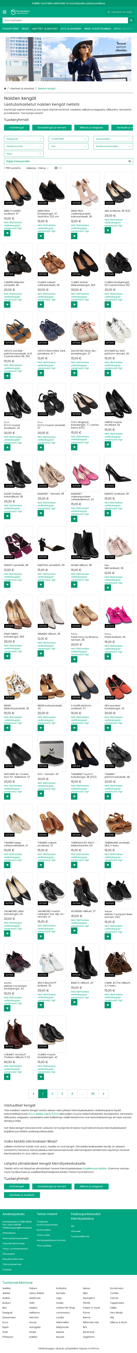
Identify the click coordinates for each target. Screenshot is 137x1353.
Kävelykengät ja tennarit (52, 127)
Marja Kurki (62, 1327)
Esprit (47, 1114)
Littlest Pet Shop (65, 1307)
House (33, 1322)
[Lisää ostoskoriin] (7, 233)
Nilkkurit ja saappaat (91, 127)
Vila (112, 1317)
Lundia (60, 1317)
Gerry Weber (36, 1293)
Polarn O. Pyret (91, 1307)
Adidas (39, 1114)
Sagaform (89, 1337)
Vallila (113, 1307)
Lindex (59, 1303)
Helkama (34, 1312)
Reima (86, 1317)
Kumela (60, 1293)
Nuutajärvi (89, 1298)
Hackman (35, 1298)
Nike (85, 1293)
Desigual (7, 1312)
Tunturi (114, 1298)
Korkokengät (17, 127)
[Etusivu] (21, 12)
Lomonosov (63, 1312)
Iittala (32, 1332)
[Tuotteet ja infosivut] (6, 12)
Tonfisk (114, 1293)
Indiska (33, 1337)
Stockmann (116, 1288)
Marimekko (62, 1322)
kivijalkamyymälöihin (95, 1168)
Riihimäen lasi (91, 1322)
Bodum (7, 1303)
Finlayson (8, 1337)
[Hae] (131, 20)
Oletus (42, 168)
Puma (55, 1114)
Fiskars (33, 1288)
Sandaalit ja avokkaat (22, 1195)
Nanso (86, 1288)
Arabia (6, 1298)
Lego (59, 1298)
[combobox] (68, 20)
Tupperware (117, 1303)
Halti (31, 1303)
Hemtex (34, 1317)
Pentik (86, 1303)
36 (93, 1094)
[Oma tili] (101, 12)
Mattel (60, 1332)
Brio (5, 1307)
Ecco (31, 1114)
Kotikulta (61, 1288)
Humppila (34, 1327)
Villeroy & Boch (118, 1322)
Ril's (85, 1327)
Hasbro (33, 1307)
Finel (5, 1332)
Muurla (60, 1337)
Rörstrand (88, 1332)
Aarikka (7, 1288)
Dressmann (9, 1317)
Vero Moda (116, 1312)
